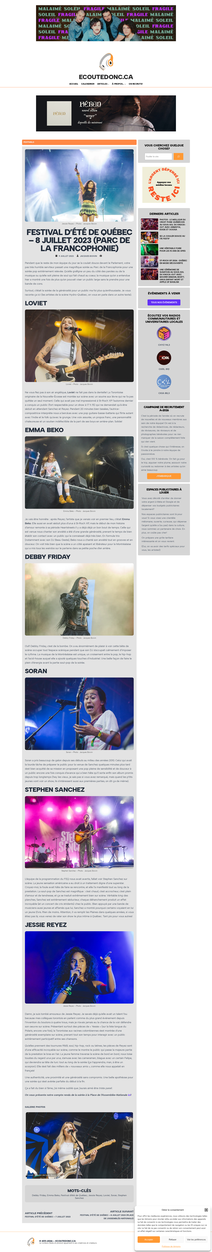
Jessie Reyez (95, 1195)
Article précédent (38, 1213)
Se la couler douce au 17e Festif (172, 237)
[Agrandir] (129, 313)
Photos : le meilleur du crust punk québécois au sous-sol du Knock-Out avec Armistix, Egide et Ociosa (173, 224)
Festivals (29, 142)
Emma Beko (53, 1195)
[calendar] (57, 256)
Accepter (149, 1239)
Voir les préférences (196, 1239)
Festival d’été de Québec (74, 1195)
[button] (206, 1209)
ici (129, 1095)
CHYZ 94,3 (164, 345)
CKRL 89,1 (164, 369)
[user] (78, 256)
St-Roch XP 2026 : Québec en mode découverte (173, 261)
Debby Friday (39, 1195)
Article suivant (122, 1211)
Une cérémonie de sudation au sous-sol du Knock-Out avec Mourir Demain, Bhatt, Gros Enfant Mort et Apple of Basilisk (172, 275)
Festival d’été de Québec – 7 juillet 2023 (48, 1217)
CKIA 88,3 (164, 393)
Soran (114, 1195)
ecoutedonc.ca (106, 77)
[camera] (101, 256)
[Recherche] (178, 156)
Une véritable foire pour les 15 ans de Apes (172, 249)
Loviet (106, 1195)
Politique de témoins (171, 1246)
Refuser (172, 1239)
